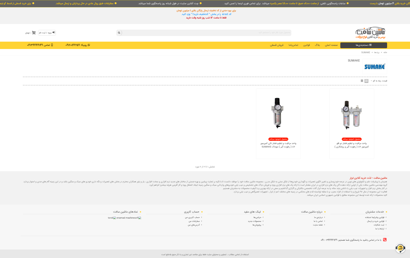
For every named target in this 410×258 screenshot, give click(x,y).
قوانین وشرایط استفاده (374, 217)
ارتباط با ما (379, 229)
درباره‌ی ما (318, 217)
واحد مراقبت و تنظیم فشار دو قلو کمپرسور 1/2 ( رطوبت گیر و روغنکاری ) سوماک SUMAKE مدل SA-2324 (352, 147)
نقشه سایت (318, 225)
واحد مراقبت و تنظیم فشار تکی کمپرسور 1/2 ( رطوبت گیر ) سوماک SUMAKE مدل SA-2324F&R (278, 147)
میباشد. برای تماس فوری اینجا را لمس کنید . (271, 3)
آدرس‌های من (194, 225)
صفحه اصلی (331, 45)
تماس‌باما (293, 45)
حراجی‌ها (257, 217)
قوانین (306, 45)
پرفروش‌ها (257, 225)
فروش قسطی (276, 45)
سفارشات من (194, 221)
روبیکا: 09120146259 (76, 45)
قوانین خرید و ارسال (375, 221)
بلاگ (317, 45)
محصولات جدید (254, 221)
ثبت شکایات (379, 225)
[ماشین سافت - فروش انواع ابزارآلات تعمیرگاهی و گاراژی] (369, 33)
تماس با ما (318, 221)
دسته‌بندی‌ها (362, 45)
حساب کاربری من (192, 217)
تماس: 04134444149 (38, 45)
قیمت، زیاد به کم (379, 81)
